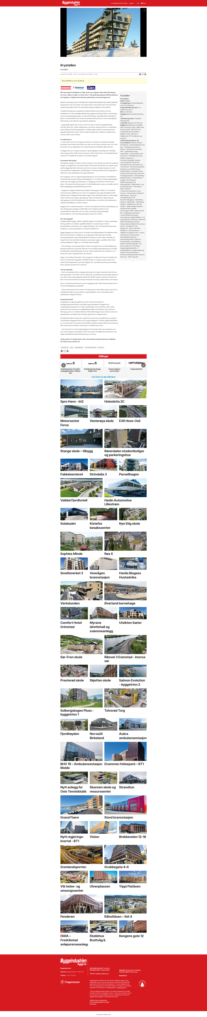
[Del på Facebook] (140, 74)
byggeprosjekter (91, 347)
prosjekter (64, 347)
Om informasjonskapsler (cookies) (99, 1002)
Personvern (93, 1004)
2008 (71, 347)
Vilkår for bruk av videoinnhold (98, 1000)
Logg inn (131, 3)
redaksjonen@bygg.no (102, 973)
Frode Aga (107, 968)
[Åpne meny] (143, 3)
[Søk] (138, 3)
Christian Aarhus (105, 970)
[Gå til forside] (71, 3)
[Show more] (133, 260)
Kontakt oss (123, 975)
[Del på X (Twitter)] (142, 74)
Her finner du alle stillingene (103, 376)
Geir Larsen (134, 972)
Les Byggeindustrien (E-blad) (119, 3)
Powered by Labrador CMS (103, 1014)
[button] (63, 365)
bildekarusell (79, 347)
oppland (101, 347)
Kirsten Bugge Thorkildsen (133, 970)
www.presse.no (121, 987)
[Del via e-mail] (145, 74)
